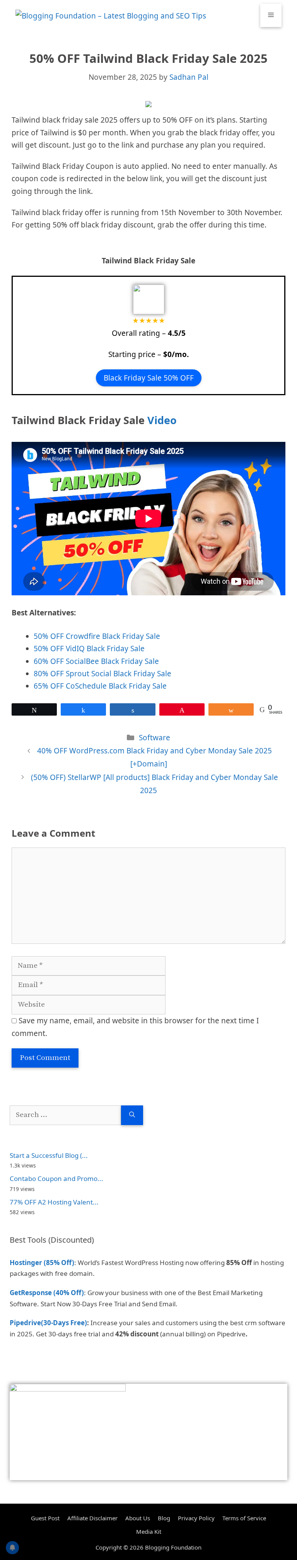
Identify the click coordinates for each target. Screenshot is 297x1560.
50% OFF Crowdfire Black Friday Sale (97, 636)
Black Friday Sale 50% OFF (149, 378)
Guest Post (45, 1518)
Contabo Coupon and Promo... (56, 1178)
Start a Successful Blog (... (49, 1155)
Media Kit (148, 1531)
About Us (137, 1518)
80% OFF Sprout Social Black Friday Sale (102, 674)
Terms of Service (244, 1518)
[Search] (132, 1115)
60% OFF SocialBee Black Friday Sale (96, 661)
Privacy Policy (196, 1518)
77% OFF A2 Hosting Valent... (54, 1202)
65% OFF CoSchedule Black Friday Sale (100, 686)
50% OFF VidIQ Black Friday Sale (89, 649)
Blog (164, 1518)
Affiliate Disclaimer (92, 1518)
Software (154, 738)
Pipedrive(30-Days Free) (48, 1322)
